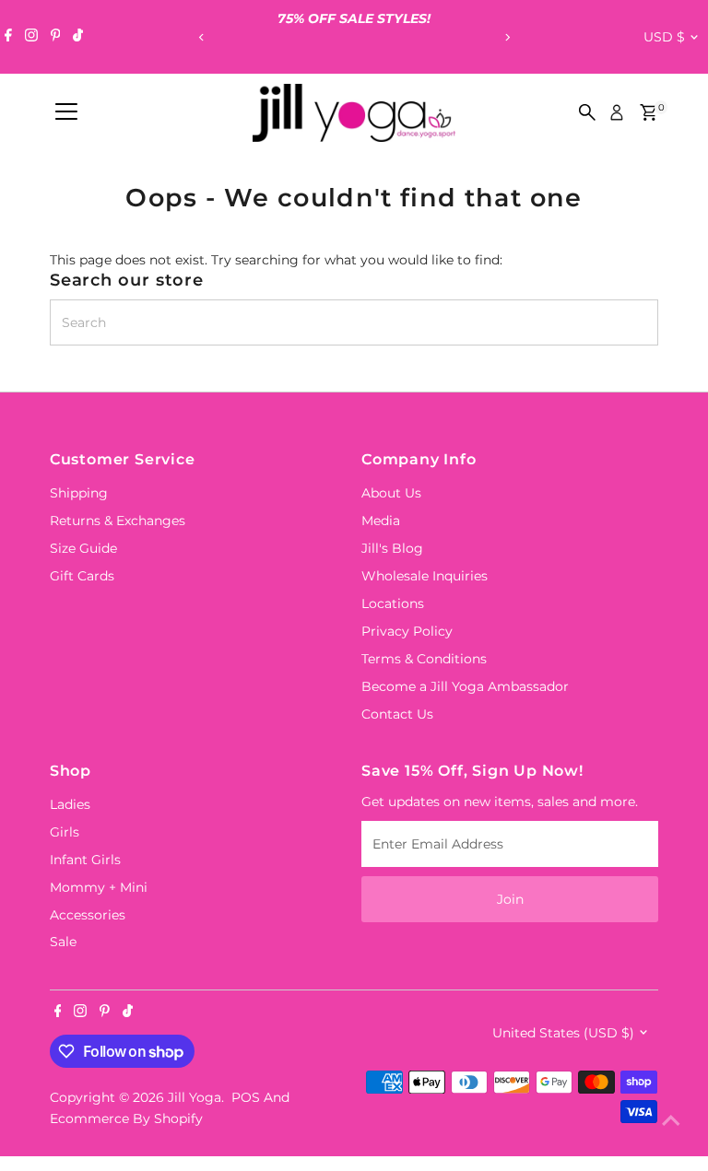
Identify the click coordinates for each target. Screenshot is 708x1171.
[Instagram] (31, 37)
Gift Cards (82, 576)
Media (380, 520)
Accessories (87, 915)
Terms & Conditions (424, 658)
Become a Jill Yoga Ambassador (465, 686)
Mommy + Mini (99, 887)
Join (510, 899)
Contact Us (397, 714)
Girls (64, 832)
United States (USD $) (563, 1033)
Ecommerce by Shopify (126, 1118)
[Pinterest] (55, 37)
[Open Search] (587, 112)
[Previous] (201, 37)
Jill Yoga (194, 1097)
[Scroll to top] (671, 1120)
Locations (392, 603)
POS (245, 1097)
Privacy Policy (407, 631)
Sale (63, 941)
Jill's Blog (392, 548)
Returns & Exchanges (117, 520)
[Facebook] (8, 37)
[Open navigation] (66, 112)
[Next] (506, 37)
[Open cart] (648, 112)
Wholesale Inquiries (424, 576)
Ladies (70, 804)
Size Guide (83, 548)
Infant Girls (85, 859)
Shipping (79, 493)
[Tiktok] (78, 37)
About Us (391, 493)
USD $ (664, 37)
